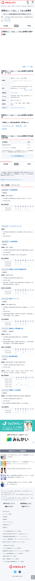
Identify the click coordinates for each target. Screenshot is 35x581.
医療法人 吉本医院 (15, 390)
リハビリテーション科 (8, 126)
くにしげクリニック (15, 226)
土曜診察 (4, 192)
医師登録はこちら (26, 503)
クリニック (5, 226)
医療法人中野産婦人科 (16, 328)
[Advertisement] (17, 218)
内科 (25, 126)
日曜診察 (11, 331)
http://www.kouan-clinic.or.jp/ (18, 107)
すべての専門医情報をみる (17, 156)
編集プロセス (9, 506)
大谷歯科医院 (13, 190)
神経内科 (4, 129)
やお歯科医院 (13, 241)
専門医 (29, 26)
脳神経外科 (19, 126)
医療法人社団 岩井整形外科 (17, 269)
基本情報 (6, 26)
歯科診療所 (5, 190)
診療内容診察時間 (16, 26)
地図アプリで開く (28, 66)
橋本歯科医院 (13, 356)
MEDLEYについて (9, 503)
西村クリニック (14, 298)
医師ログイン (26, 506)
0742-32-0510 (7, 21)
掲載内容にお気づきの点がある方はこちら (11, 179)
